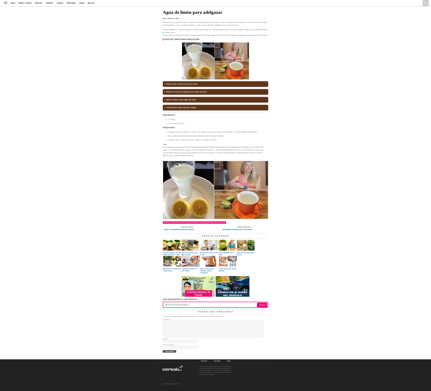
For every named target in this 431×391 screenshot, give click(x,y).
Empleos (38, 3)
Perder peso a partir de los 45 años (182, 84)
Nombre (166, 339)
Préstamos (71, 3)
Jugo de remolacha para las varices (179, 229)
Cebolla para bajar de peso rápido (181, 107)
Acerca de (204, 361)
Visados (60, 3)
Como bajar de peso (177, 222)
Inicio (13, 3)
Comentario (167, 319)
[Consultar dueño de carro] (232, 296)
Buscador (217, 361)
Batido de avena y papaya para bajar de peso (186, 92)
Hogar (81, 3)
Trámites (49, 3)
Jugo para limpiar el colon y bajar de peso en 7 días (172, 254)
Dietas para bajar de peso (215, 222)
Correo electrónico (169, 345)
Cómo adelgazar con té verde (226, 254)
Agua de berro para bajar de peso (181, 100)
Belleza (91, 3)
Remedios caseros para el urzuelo (237, 229)
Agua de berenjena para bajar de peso (189, 254)
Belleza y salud (173, 18)
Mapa (228, 361)
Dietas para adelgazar (195, 222)
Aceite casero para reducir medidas (228, 270)
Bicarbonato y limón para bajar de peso (172, 270)
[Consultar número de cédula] (198, 296)
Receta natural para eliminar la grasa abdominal (207, 271)
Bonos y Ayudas (25, 3)
